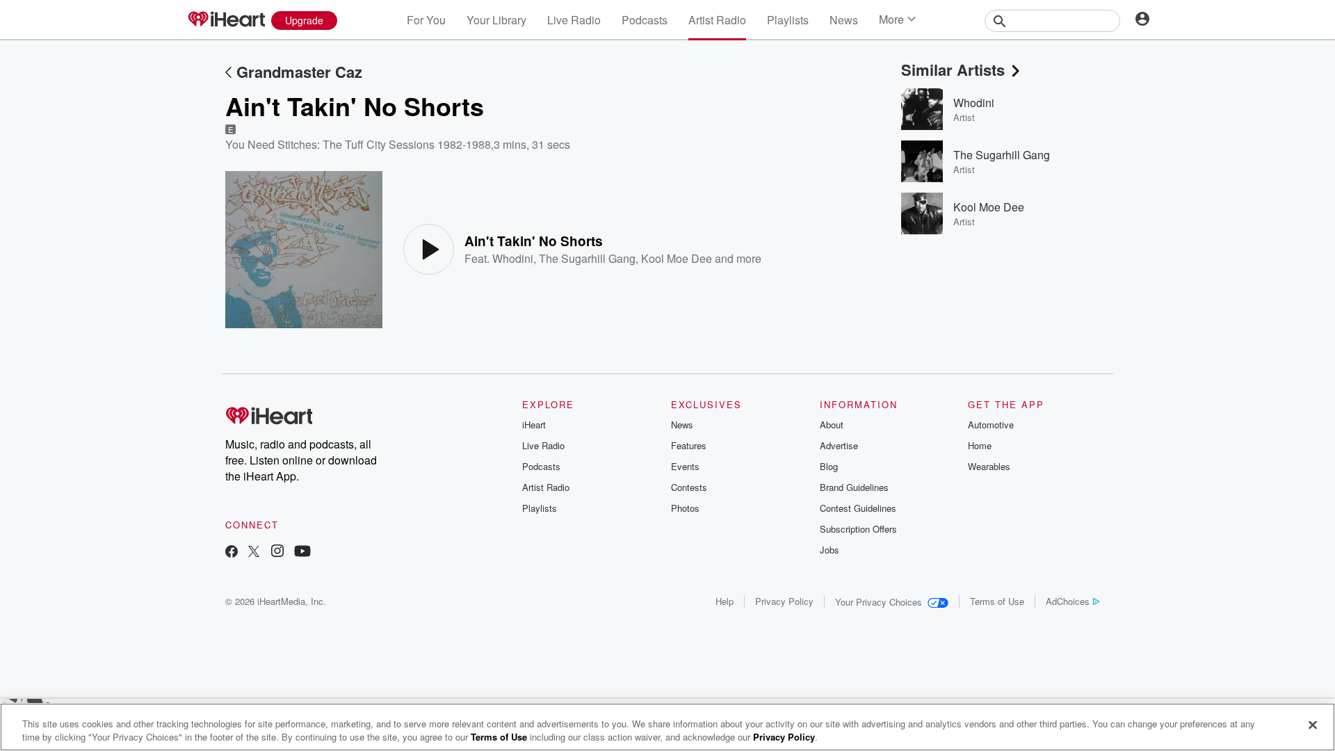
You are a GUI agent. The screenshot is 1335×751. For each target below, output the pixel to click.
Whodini (512, 258)
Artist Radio (717, 20)
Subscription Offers (858, 528)
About (831, 424)
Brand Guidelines (854, 487)
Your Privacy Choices (878, 601)
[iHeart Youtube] (302, 552)
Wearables (989, 466)
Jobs (829, 549)
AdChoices (1068, 601)
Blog (829, 466)
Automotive (991, 424)
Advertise (839, 445)
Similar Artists (953, 69)
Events (685, 466)
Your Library (496, 20)
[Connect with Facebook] (231, 552)
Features (688, 445)
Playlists (788, 20)
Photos (685, 508)
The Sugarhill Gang (587, 258)
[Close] (1312, 725)
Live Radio (574, 20)
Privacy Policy (784, 601)
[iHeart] (226, 20)
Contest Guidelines (858, 508)
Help (724, 601)
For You (426, 20)
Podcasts (645, 20)
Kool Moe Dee (676, 258)
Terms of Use (997, 601)
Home (980, 445)
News (844, 20)
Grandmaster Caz (299, 71)
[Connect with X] (253, 552)
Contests (689, 487)
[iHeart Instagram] (277, 552)
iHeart (534, 424)
